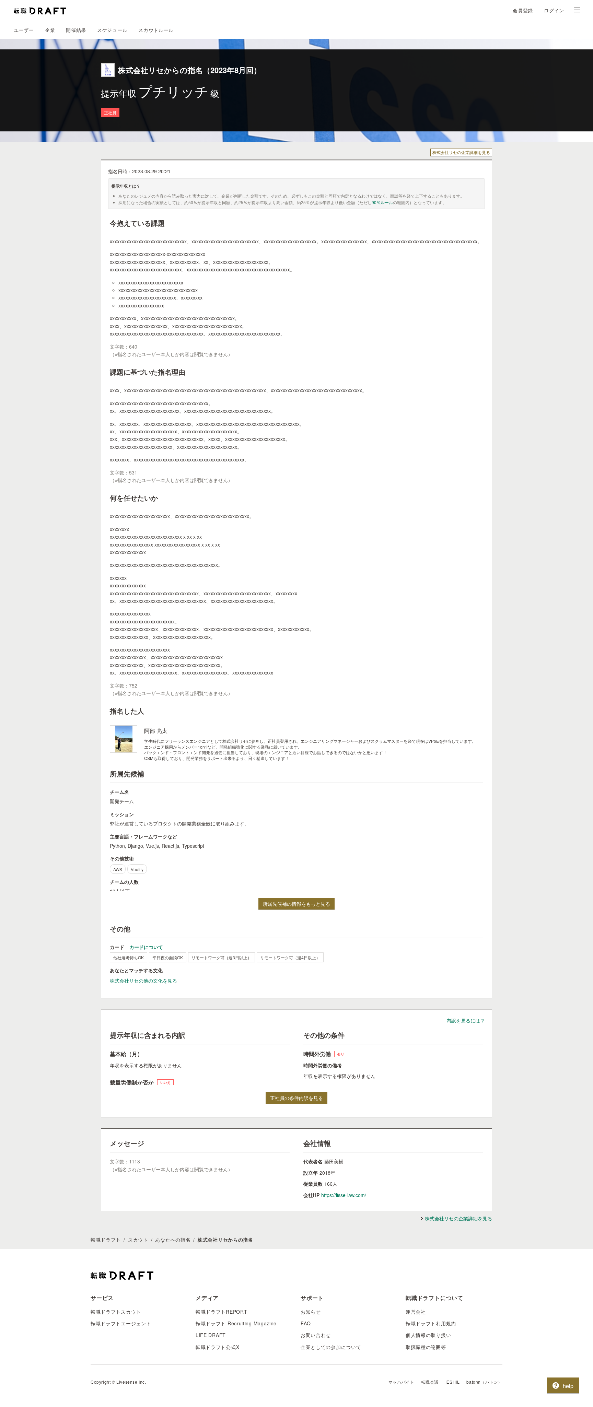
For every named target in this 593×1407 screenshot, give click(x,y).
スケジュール (112, 29)
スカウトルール (156, 29)
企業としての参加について (331, 1347)
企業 (50, 29)
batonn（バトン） (484, 1382)
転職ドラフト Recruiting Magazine (236, 1323)
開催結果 (76, 29)
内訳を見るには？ (465, 1020)
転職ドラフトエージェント (121, 1323)
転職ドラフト (106, 1239)
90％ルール (382, 202)
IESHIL (452, 1382)
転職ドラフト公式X (217, 1347)
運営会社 (416, 1311)
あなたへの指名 (172, 1239)
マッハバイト (401, 1382)
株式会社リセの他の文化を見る (143, 980)
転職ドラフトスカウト (116, 1311)
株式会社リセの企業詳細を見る (461, 152)
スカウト (138, 1239)
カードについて (146, 946)
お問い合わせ (316, 1335)
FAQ (306, 1323)
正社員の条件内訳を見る (296, 1097)
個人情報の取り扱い (428, 1335)
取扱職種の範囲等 (426, 1347)
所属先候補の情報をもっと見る (296, 903)
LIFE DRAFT (211, 1335)
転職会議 (429, 1382)
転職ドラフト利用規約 (431, 1323)
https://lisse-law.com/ (343, 1195)
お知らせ (311, 1311)
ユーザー (24, 29)
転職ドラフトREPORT (221, 1311)
